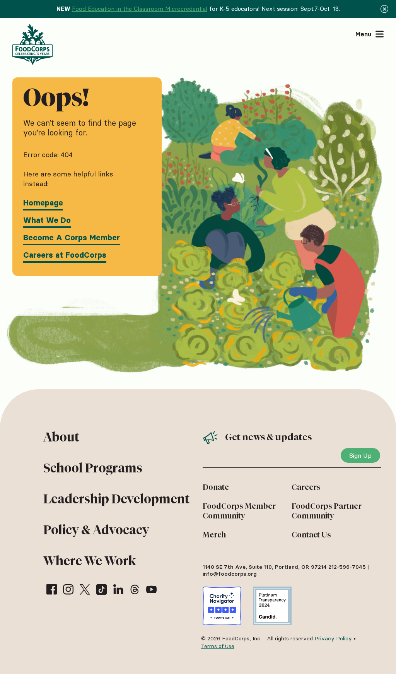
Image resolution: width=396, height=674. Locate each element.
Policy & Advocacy (96, 529)
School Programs (92, 468)
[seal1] (222, 606)
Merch (214, 534)
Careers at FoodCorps (64, 255)
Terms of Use (217, 646)
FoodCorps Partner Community (327, 510)
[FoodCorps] (33, 44)
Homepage (43, 202)
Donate (216, 487)
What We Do (47, 220)
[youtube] (151, 589)
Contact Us (311, 534)
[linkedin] (118, 589)
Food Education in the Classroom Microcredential (139, 8)
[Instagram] (68, 589)
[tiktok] (101, 589)
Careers (306, 487)
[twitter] (85, 589)
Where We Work (89, 560)
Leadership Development (116, 498)
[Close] (384, 9)
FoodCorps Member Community (239, 510)
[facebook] (51, 589)
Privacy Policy (333, 638)
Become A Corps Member (71, 237)
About (61, 437)
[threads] (135, 589)
